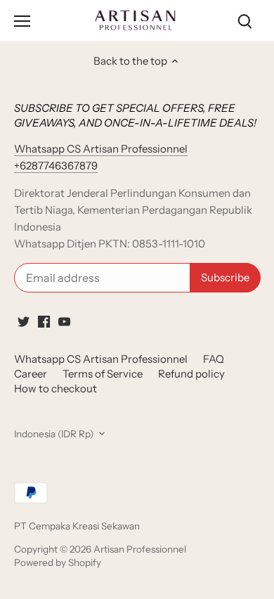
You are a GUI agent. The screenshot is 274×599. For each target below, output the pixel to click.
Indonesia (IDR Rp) (53, 433)
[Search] (244, 20)
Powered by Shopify (57, 562)
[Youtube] (64, 320)
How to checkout (55, 388)
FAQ (213, 359)
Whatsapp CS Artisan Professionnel (101, 359)
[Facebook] (44, 320)
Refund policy (191, 373)
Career (30, 373)
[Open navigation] (22, 21)
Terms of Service (103, 373)
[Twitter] (24, 320)
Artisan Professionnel (139, 549)
